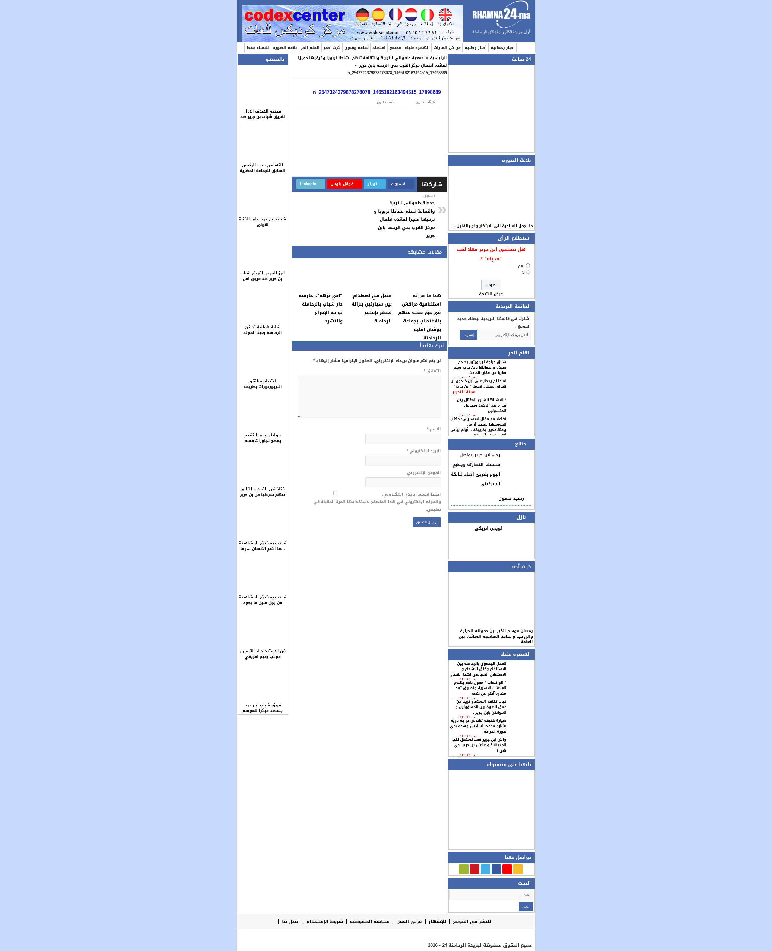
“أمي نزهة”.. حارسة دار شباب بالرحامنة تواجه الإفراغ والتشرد (321, 308)
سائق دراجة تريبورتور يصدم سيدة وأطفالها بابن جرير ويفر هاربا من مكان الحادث (479, 367)
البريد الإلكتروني (424, 451)
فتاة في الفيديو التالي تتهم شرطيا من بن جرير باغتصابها (262, 494)
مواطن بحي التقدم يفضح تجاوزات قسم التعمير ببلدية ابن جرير (262, 440)
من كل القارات (447, 47)
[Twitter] (485, 869)
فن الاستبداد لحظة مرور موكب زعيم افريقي (263, 653)
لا (523, 272)
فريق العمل (409, 921)
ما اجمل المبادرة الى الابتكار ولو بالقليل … (492, 226)
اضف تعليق (386, 102)
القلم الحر (310, 47)
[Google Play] (464, 869)
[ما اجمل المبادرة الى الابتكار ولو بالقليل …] (491, 194)
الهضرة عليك (417, 47)
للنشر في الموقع (472, 921)
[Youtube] (474, 869)
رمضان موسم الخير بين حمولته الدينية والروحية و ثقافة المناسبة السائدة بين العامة (496, 636)
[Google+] (507, 869)
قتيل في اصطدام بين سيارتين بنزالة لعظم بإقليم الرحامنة (372, 308)
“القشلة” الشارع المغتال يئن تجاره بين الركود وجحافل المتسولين (481, 405)
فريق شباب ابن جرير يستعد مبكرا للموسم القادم (262, 710)
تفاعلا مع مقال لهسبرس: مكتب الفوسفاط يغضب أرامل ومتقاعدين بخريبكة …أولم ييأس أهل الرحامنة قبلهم (478, 427)
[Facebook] (496, 869)
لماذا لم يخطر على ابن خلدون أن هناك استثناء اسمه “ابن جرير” (478, 384)
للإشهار (437, 921)
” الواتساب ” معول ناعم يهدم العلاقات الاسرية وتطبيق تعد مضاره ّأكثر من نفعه (480, 688)
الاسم (434, 429)
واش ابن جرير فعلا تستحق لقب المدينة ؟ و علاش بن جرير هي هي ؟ (479, 745)
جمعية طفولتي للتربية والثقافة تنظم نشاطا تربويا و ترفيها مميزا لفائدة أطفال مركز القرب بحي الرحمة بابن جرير (372, 61)
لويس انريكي (488, 528)
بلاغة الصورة (285, 47)
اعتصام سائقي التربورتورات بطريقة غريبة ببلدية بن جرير (262, 386)
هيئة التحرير (464, 392)
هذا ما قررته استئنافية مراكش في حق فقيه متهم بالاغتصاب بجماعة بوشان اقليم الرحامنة (419, 316)
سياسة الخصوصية (370, 921)
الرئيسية (522, 47)
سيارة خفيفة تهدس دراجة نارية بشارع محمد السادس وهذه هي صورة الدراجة (478, 726)
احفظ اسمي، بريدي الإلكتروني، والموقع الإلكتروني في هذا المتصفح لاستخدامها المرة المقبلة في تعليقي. (377, 501)
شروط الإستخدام (324, 921)
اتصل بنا (291, 921)
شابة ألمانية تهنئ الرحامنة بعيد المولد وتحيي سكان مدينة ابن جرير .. (262, 335)
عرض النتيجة (491, 294)
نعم (521, 266)
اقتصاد (379, 47)
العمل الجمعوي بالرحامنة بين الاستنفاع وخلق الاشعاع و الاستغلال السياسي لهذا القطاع (478, 669)
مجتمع (395, 47)
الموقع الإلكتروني (424, 472)
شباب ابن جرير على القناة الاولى (262, 221)
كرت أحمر (332, 47)
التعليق (432, 371)
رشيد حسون (511, 498)
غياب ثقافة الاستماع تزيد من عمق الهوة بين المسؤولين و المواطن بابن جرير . (480, 707)
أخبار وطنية (476, 47)
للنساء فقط (258, 47)
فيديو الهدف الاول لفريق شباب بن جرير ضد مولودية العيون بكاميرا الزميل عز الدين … (262, 119)
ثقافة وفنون (356, 47)
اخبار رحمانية (503, 47)
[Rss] (518, 869)
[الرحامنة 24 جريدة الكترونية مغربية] (501, 17)
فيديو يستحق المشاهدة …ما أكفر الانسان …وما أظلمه (262, 548)
